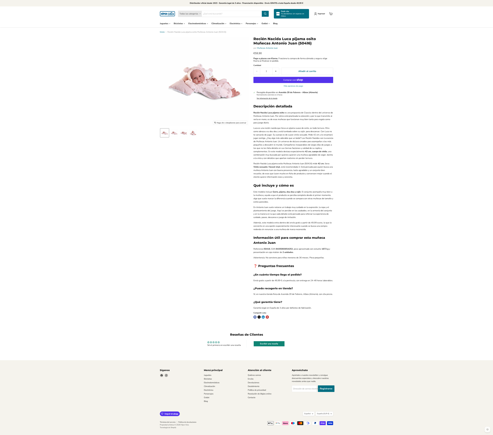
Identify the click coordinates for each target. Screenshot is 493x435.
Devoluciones (253, 382)
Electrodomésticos (197, 23)
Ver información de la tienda (267, 98)
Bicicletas (178, 23)
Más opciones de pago (293, 86)
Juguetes (164, 23)
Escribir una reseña (269, 343)
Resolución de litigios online (259, 393)
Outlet (265, 23)
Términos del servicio (168, 422)
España (323, 413)
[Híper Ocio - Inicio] (167, 13)
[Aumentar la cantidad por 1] (276, 71)
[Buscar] (265, 14)
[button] (320, 13)
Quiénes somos (254, 375)
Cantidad (257, 65)
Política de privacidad (257, 390)
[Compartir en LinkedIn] (263, 317)
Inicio (162, 32)
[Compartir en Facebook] (255, 317)
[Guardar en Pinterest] (267, 317)
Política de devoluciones (187, 422)
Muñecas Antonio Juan (267, 48)
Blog (275, 23)
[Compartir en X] (259, 317)
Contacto (251, 397)
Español (307, 413)
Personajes (251, 23)
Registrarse (326, 388)
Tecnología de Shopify (168, 427)
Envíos (250, 379)
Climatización (218, 23)
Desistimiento (253, 386)
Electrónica (235, 23)
